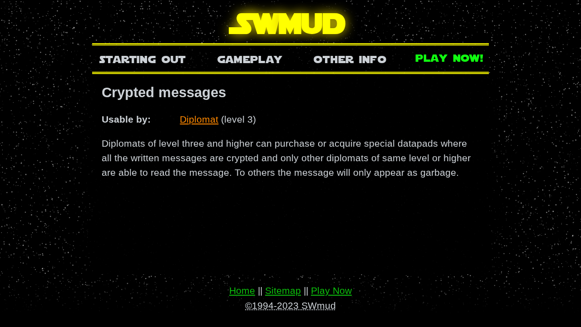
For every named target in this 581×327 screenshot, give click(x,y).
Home (242, 290)
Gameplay (249, 58)
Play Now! (449, 57)
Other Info (350, 58)
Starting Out (142, 58)
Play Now (331, 290)
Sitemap (283, 290)
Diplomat (199, 119)
